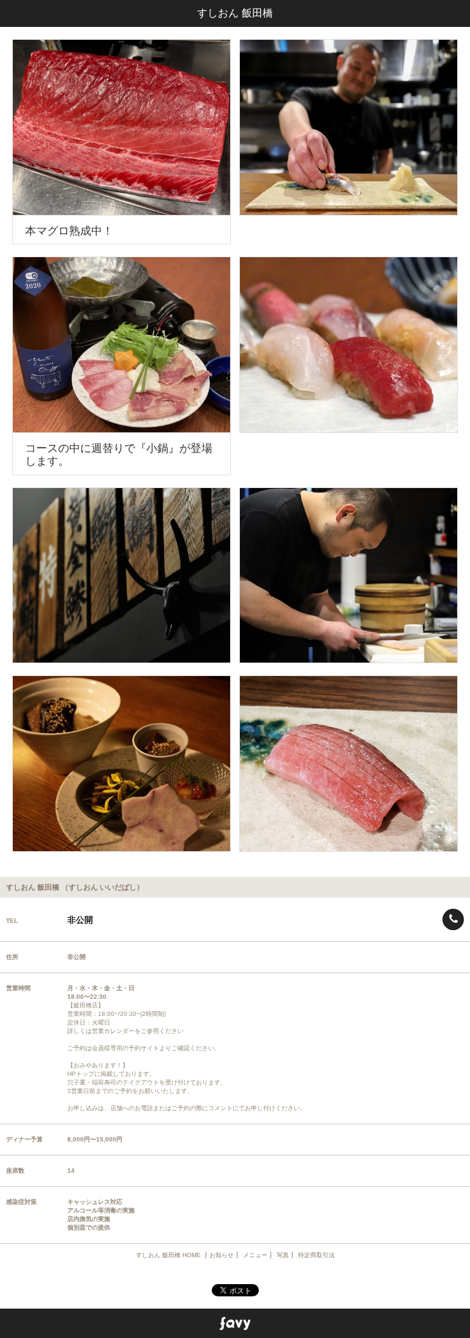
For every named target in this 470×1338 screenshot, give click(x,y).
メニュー (255, 1255)
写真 (283, 1255)
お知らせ (221, 1255)
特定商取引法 (316, 1255)
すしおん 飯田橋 (235, 13)
